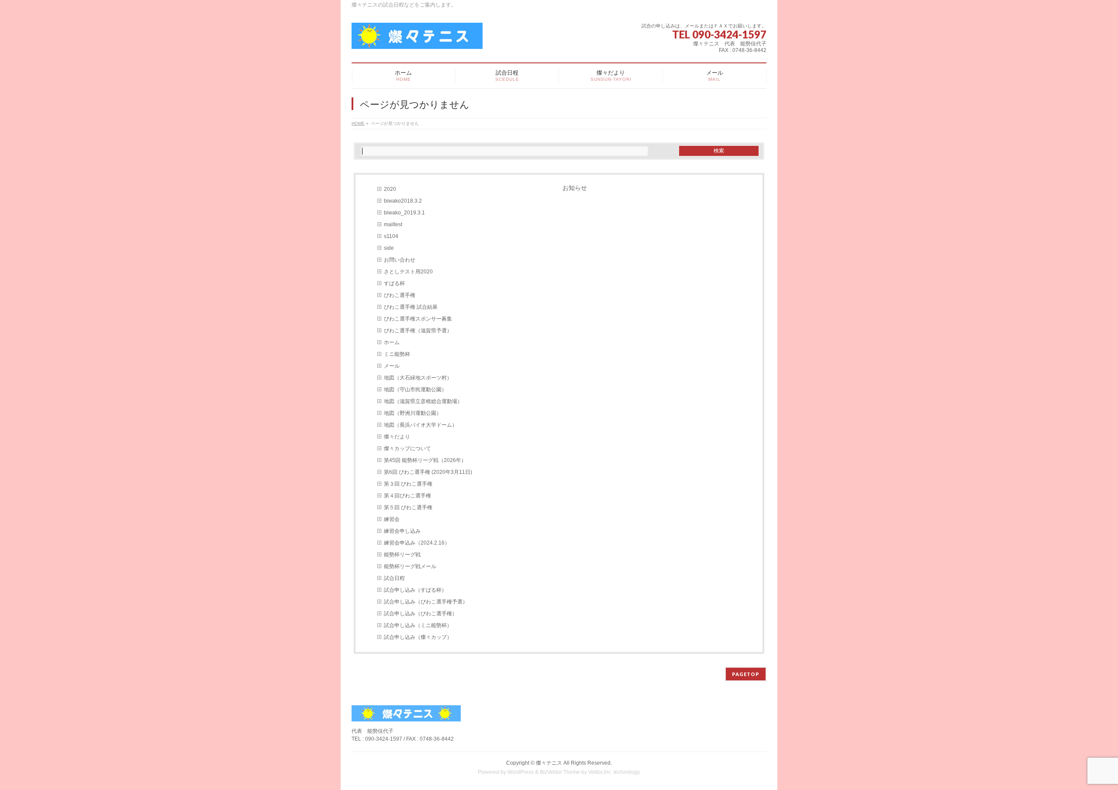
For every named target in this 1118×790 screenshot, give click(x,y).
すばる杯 (394, 283)
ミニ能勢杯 (397, 354)
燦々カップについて (407, 448)
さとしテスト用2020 (408, 272)
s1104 (391, 236)
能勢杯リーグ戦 (402, 555)
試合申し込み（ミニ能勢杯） (418, 625)
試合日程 (394, 578)
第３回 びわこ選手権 (408, 484)
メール (392, 366)
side (389, 248)
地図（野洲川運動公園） (413, 413)
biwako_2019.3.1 (404, 213)
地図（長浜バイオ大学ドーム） (420, 425)
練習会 (392, 519)
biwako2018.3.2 (403, 201)
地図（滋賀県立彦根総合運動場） (423, 401)
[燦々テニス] (417, 39)
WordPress (520, 772)
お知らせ (574, 187)
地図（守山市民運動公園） (415, 389)
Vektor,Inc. (600, 772)
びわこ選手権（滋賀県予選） (418, 331)
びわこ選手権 (399, 295)
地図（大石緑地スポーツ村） (418, 378)
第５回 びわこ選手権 (408, 507)
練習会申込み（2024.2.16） (417, 543)
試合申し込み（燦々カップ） (418, 637)
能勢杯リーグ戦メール (410, 566)
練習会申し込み (402, 531)
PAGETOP (745, 674)
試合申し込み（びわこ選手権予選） (426, 602)
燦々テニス (549, 763)
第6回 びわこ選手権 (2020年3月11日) (428, 472)
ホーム (392, 342)
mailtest (393, 224)
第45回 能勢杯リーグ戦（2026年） (425, 460)
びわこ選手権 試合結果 (411, 307)
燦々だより (397, 437)
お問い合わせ (399, 260)
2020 (390, 189)
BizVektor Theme (560, 772)
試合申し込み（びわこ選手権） (420, 614)
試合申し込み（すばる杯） (415, 590)
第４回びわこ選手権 (407, 496)
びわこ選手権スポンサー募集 (418, 319)
